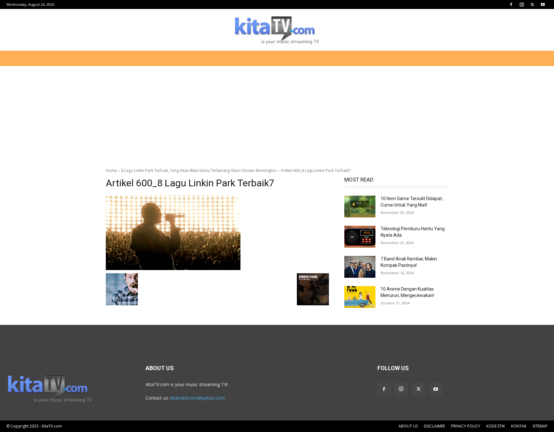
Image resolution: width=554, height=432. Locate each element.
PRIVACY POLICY (465, 426)
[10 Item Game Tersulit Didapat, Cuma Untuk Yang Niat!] (359, 206)
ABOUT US (408, 426)
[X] (532, 4)
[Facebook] (511, 4)
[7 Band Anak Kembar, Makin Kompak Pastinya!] (359, 267)
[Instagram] (521, 4)
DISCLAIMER (434, 426)
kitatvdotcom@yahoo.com (197, 398)
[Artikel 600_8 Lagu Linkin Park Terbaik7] (217, 232)
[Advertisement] (277, 113)
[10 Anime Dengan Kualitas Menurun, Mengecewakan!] (359, 297)
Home (111, 170)
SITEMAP (540, 426)
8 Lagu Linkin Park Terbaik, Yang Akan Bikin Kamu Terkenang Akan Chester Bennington (199, 170)
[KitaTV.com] (277, 30)
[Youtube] (543, 4)
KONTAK (518, 426)
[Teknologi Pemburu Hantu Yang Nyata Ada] (359, 237)
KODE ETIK (495, 426)
